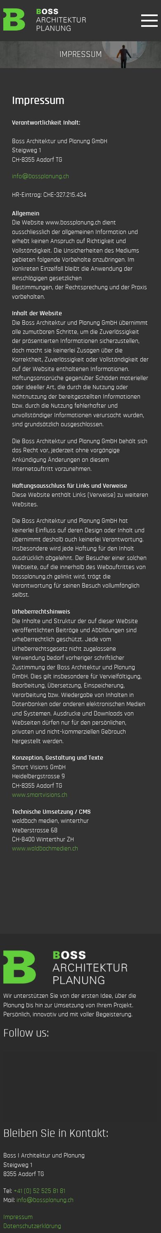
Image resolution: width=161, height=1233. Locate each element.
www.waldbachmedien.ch (45, 848)
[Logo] (44, 19)
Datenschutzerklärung (32, 1226)
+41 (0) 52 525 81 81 (39, 1191)
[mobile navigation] (149, 20)
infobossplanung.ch (40, 176)
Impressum (18, 1217)
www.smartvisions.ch (39, 794)
